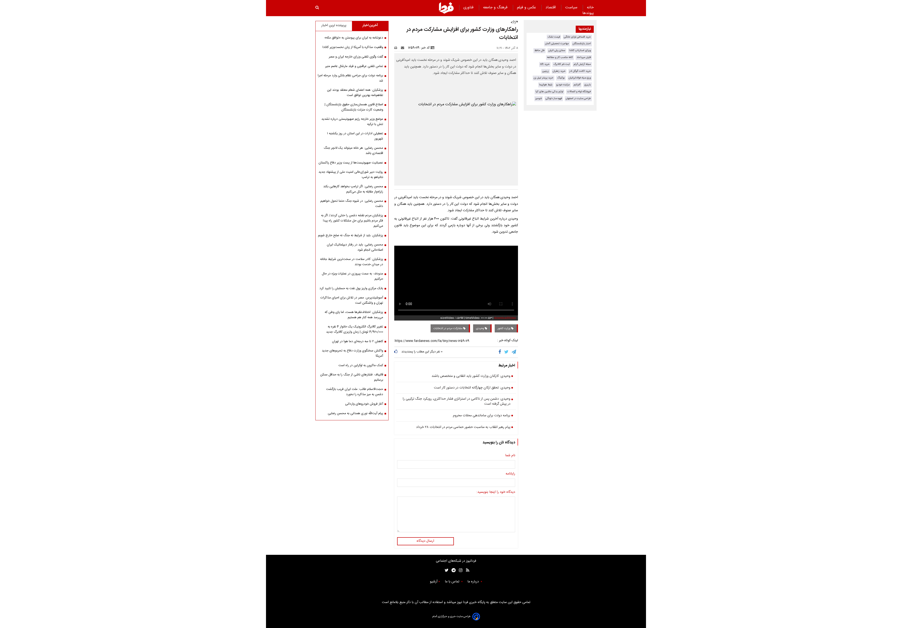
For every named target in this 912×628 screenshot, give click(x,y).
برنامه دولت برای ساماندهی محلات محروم (481, 415)
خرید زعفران (559, 71)
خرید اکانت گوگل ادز (580, 71)
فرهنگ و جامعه (496, 7)
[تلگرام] (514, 352)
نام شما (510, 455)
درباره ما (473, 582)
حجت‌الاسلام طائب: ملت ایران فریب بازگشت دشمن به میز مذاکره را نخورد (354, 392)
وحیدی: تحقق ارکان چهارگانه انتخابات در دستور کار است (472, 388)
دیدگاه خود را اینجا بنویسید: (495, 492)
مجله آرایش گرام (582, 64)
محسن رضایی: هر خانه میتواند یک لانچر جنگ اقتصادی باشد (353, 150)
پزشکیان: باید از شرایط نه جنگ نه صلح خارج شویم (350, 235)
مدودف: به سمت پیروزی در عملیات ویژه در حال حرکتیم (352, 276)
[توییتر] (506, 352)
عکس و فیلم (527, 7)
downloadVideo (505, 318)
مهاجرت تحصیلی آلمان (557, 43)
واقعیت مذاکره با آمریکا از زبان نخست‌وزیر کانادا (353, 47)
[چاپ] (397, 47)
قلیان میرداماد (584, 57)
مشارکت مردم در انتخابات (448, 328)
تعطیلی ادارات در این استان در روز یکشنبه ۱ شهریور (355, 136)
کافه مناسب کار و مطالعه (560, 57)
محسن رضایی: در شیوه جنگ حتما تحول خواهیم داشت (351, 203)
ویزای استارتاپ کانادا (580, 50)
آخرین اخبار (370, 25)
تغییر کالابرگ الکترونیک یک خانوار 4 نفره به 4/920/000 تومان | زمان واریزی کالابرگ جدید (354, 329)
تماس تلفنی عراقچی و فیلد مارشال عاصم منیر (354, 66)
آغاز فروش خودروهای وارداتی (364, 404)
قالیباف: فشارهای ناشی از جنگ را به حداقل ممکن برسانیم (351, 377)
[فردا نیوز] (446, 8)
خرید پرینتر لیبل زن (543, 78)
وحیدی (480, 328)
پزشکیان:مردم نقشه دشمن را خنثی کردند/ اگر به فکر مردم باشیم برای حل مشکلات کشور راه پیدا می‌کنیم (352, 221)
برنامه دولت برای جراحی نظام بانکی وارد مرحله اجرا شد (350, 78)
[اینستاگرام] (459, 570)
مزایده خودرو (563, 84)
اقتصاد (551, 7)
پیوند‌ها (588, 13)
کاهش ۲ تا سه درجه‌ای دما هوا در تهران (357, 341)
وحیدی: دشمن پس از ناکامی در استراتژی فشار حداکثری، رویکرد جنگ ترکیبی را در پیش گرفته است (456, 402)
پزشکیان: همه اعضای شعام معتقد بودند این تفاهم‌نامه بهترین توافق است (355, 92)
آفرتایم (577, 84)
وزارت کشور (504, 328)
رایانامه (510, 474)
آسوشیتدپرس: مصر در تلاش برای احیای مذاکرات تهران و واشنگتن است (351, 300)
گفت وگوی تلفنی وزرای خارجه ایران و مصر (356, 56)
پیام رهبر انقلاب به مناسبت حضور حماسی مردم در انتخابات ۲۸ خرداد (463, 427)
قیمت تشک (554, 37)
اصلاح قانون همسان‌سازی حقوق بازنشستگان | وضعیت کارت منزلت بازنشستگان (354, 107)
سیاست (572, 7)
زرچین (545, 71)
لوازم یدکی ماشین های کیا (549, 91)
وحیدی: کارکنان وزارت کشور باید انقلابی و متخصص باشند (471, 376)
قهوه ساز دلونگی (554, 98)
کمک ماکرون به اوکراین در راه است (360, 365)
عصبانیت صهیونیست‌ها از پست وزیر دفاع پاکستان (350, 162)
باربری (587, 84)
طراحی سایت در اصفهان (578, 98)
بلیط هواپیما (545, 84)
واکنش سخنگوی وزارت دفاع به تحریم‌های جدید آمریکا (352, 353)
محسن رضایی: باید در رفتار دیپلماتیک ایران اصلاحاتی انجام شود (355, 247)
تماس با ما (452, 582)
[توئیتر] (445, 570)
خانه (590, 7)
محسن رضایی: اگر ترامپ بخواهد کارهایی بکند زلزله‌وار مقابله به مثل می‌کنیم (353, 189)
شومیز (538, 98)
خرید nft (545, 64)
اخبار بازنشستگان (582, 43)
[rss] (466, 570)
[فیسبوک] (501, 352)
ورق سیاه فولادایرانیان (580, 78)
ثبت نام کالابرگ (561, 64)
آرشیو (433, 582)
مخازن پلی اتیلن (556, 50)
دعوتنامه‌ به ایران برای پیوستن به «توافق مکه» (353, 37)
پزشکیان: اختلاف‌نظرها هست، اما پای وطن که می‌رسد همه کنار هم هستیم (354, 315)
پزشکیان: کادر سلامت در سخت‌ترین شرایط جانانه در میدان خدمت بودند (351, 262)
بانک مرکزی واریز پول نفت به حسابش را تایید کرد (351, 288)
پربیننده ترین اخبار (333, 25)
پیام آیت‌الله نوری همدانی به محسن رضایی (355, 413)
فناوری (469, 7)
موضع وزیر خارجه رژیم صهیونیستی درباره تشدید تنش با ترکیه (352, 121)
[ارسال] (403, 47)
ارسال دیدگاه (425, 541)
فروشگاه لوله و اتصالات (579, 91)
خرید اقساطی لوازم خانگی (577, 37)
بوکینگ (561, 78)
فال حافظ (539, 50)
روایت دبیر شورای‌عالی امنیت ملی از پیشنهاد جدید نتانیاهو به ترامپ (350, 174)
